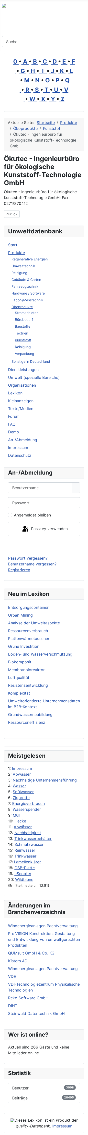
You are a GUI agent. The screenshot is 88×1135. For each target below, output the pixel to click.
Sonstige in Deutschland (30, 361)
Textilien (21, 333)
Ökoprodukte (22, 307)
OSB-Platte (24, 867)
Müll (16, 815)
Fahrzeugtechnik (24, 286)
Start (12, 244)
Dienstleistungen (23, 369)
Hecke (20, 821)
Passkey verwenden (49, 528)
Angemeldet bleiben (32, 515)
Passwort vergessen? (27, 558)
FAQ (11, 424)
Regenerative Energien (29, 259)
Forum (14, 416)
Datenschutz (19, 455)
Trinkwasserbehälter (33, 838)
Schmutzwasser (29, 844)
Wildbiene (24, 879)
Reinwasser (24, 850)
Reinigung (19, 273)
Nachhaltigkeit (27, 832)
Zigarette (21, 797)
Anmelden (44, 545)
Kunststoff (23, 340)
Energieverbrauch (28, 803)
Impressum (22, 768)
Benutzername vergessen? (32, 564)
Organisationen (22, 385)
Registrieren (19, 569)
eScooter (22, 873)
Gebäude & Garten (26, 279)
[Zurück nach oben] (82, 1129)
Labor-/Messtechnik (27, 300)
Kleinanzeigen (20, 400)
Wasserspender (27, 809)
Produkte (16, 252)
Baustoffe (22, 326)
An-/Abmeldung (22, 439)
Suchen (75, 41)
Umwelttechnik (23, 266)
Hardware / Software (28, 293)
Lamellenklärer (27, 861)
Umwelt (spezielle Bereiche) (34, 377)
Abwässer (23, 826)
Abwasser (22, 774)
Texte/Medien (20, 408)
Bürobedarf (24, 319)
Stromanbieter (26, 313)
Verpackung (24, 354)
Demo (13, 431)
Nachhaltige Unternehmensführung (45, 780)
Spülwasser (23, 791)
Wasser (19, 785)
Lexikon (15, 393)
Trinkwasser (25, 856)
